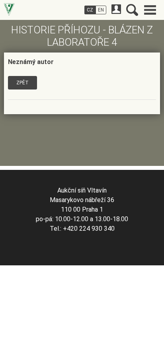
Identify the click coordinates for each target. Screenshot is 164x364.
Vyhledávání (132, 10)
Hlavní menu (150, 10)
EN (101, 10)
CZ (90, 10)
